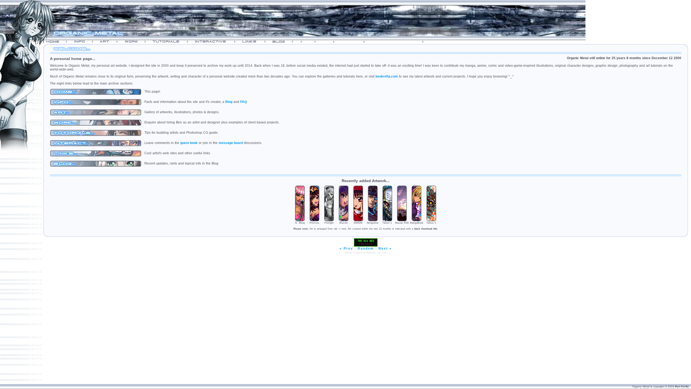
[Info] (82, 41)
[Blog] (281, 41)
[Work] (134, 41)
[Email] (8, 14)
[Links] (252, 41)
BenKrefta (682, 386)
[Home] (55, 41)
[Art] (107, 41)
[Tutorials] (169, 41)
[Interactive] (213, 41)
